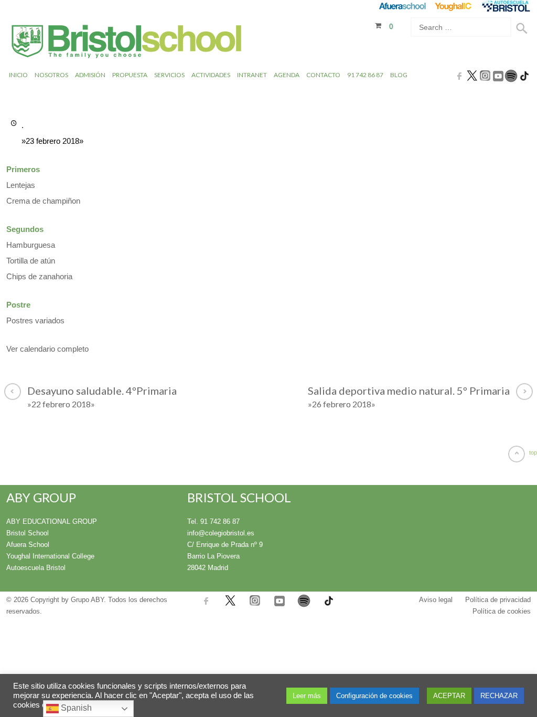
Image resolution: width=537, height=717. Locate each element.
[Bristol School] (127, 43)
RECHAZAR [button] (499, 696)
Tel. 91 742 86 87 (213, 521)
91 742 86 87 (365, 75)
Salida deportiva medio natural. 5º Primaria (409, 396)
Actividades (210, 75)
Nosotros (51, 75)
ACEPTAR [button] (449, 696)
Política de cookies (501, 611)
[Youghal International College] (454, 6)
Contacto (323, 75)
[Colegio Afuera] (402, 6)
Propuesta (129, 75)
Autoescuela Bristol (36, 568)
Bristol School (27, 533)
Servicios (169, 75)
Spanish (75, 707)
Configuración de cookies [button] (374, 696)
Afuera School (27, 545)
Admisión (90, 75)
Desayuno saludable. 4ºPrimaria (102, 396)
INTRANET (252, 75)
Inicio (18, 75)
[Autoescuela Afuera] (506, 6)
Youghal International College (50, 556)
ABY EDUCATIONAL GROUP (51, 521)
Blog (398, 75)
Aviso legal (436, 600)
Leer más (307, 696)
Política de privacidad (498, 600)
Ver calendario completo (47, 348)
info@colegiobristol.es (220, 533)
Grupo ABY (87, 600)
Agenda (286, 75)
